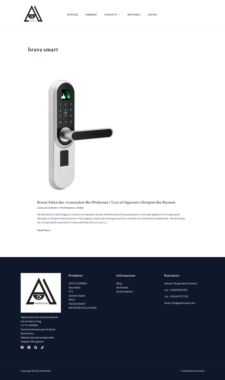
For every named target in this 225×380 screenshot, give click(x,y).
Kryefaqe (72, 14)
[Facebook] (22, 347)
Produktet (111, 14)
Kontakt (153, 14)
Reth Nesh (122, 287)
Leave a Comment (47, 207)
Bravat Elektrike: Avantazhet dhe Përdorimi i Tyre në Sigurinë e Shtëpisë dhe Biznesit (106, 202)
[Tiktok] (42, 347)
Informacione (67, 207)
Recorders (75, 287)
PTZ (71, 291)
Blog (119, 283)
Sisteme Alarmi (77, 295)
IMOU (72, 299)
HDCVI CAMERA (78, 283)
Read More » (44, 230)
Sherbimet (91, 14)
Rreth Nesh (134, 14)
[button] (118, 15)
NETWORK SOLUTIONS (83, 307)
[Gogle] (35, 347)
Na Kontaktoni (124, 291)
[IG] (28, 347)
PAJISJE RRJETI (77, 303)
